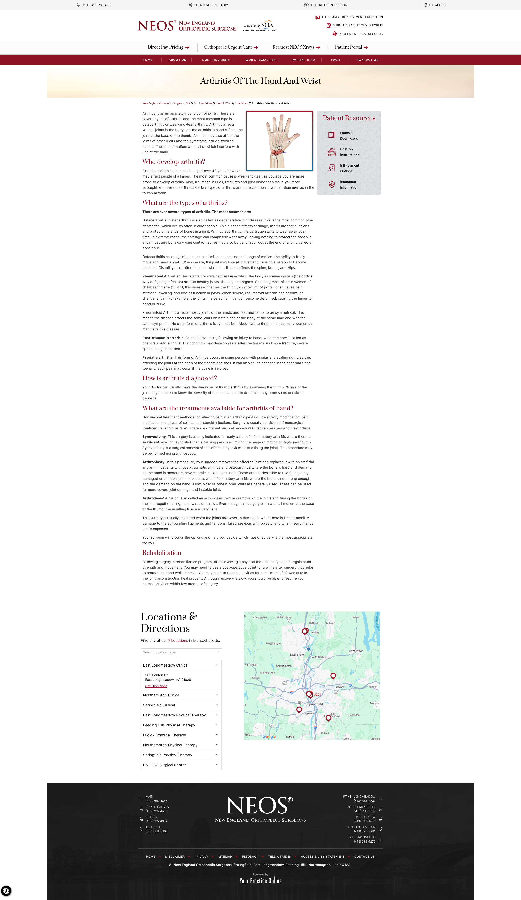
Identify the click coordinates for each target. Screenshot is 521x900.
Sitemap (225, 856)
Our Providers (216, 60)
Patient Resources (349, 118)
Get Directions (156, 686)
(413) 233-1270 (364, 841)
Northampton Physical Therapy (170, 745)
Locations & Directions (169, 623)
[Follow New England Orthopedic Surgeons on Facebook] (247, 834)
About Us (177, 60)
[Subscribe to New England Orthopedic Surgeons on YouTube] (273, 834)
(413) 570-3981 (364, 831)
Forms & (349, 135)
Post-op (349, 152)
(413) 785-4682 (217, 5)
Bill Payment (349, 168)
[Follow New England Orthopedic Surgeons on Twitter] (260, 834)
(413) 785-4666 (101, 5)
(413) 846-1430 (364, 821)
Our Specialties (261, 60)
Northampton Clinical (161, 695)
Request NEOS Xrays (293, 47)
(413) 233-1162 (364, 811)
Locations (437, 5)
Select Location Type (159, 652)
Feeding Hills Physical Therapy (169, 725)
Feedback (250, 856)
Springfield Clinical (159, 705)
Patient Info (303, 60)
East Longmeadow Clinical (165, 665)
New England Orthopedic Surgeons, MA (166, 103)
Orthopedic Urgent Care (228, 47)
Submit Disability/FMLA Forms (358, 25)
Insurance (349, 184)
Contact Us (367, 60)
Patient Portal (348, 47)
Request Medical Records (361, 34)
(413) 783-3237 (364, 801)
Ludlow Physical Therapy (164, 735)
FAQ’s (335, 60)
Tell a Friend (279, 856)
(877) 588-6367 (337, 5)
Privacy (201, 856)
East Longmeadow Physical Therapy (174, 715)
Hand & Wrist (223, 103)
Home (150, 856)
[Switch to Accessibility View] (6, 891)
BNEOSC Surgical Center (164, 765)
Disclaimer (175, 856)
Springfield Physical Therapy (167, 755)
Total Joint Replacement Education (352, 17)
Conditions (241, 103)
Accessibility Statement (323, 856)
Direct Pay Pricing (165, 47)
